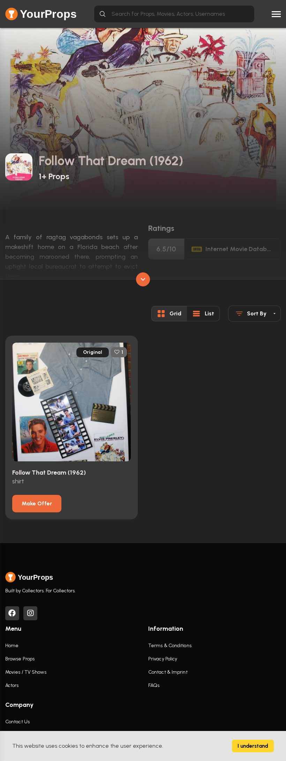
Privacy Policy (162, 659)
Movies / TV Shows (25, 672)
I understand (253, 746)
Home (11, 646)
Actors (12, 685)
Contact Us (17, 722)
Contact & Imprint (168, 672)
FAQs (153, 685)
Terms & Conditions (169, 646)
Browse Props (20, 659)
